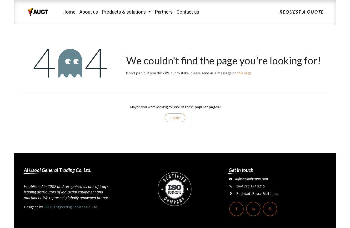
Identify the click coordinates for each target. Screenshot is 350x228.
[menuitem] (68, 11)
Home (175, 117)
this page (244, 73)
